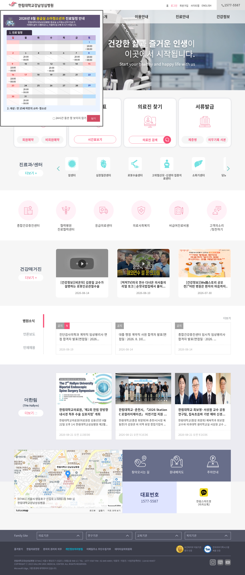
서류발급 (205, 106)
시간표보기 (95, 139)
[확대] (118, 472)
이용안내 (141, 17)
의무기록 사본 (217, 139)
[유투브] (228, 562)
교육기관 (142, 535)
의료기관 (43, 535)
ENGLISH (206, 6)
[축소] (118, 478)
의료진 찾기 (150, 106)
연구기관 (93, 535)
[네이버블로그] (220, 562)
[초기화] (118, 483)
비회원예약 (52, 139)
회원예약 (28, 139)
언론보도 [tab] (29, 334)
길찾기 (101, 510)
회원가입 (184, 6)
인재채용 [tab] (29, 347)
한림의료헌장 (33, 549)
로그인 (174, 6)
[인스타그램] (213, 562)
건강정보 (223, 17)
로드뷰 (93, 510)
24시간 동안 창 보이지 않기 (71, 118)
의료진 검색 (150, 139)
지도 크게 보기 (114, 510)
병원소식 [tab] (29, 321)
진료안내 (182, 17)
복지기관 (191, 535)
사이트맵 (195, 6)
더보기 (227, 318)
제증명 (192, 139)
